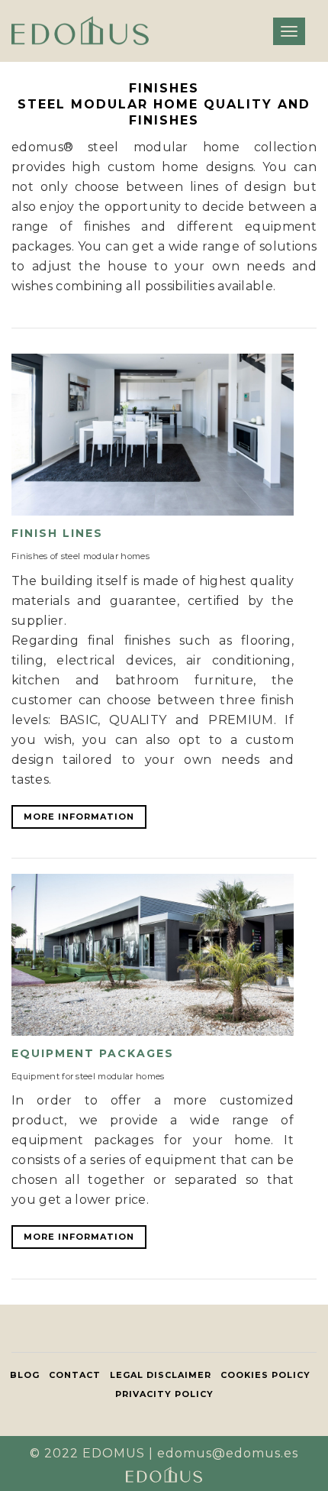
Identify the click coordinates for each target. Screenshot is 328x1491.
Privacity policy (164, 1394)
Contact (75, 1375)
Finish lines (57, 533)
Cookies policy (265, 1375)
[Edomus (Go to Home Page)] (80, 31)
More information (79, 816)
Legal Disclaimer (160, 1375)
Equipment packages (92, 1053)
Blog (25, 1375)
